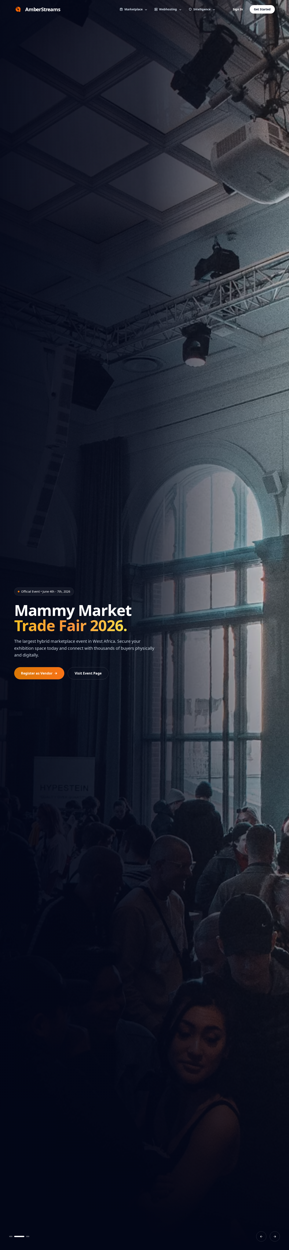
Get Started (262, 9)
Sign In (238, 9)
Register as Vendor (36, 673)
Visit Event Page (88, 673)
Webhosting (168, 9)
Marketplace (133, 9)
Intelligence (202, 9)
